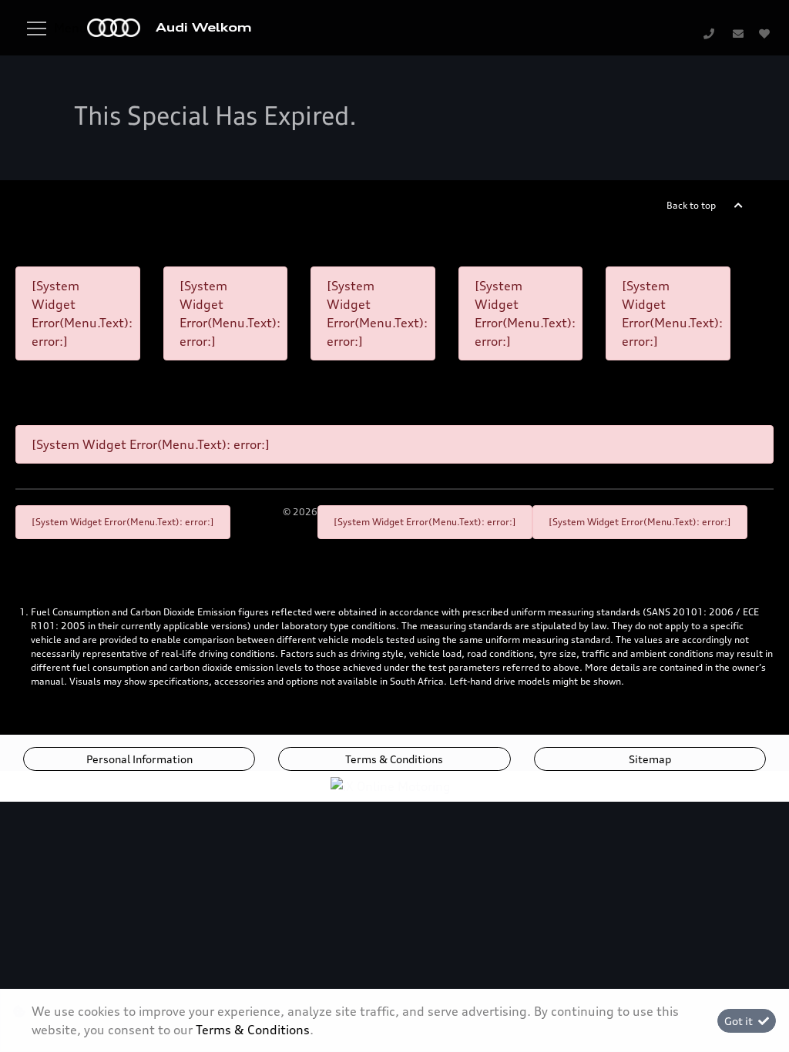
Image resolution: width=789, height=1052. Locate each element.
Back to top (691, 205)
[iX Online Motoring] (394, 785)
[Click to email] (738, 33)
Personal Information (139, 759)
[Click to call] (709, 33)
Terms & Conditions (394, 759)
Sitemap (650, 759)
